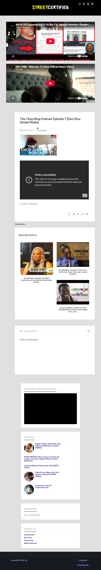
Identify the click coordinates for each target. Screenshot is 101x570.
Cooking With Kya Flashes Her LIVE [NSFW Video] (41, 467)
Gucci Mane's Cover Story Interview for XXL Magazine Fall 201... (73, 310)
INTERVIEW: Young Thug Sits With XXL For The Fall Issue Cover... (73, 272)
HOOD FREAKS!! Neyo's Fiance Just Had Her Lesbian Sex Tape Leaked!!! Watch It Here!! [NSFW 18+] (41, 459)
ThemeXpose (83, 563)
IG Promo (28, 538)
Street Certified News (19, 562)
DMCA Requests (30, 543)
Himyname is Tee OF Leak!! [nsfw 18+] (43, 486)
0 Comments (42, 130)
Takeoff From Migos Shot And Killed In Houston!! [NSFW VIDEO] (47, 474)
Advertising (28, 540)
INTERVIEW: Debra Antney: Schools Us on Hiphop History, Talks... (37, 280)
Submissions (29, 535)
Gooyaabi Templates (83, 567)
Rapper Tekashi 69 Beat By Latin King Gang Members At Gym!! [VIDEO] (48, 446)
